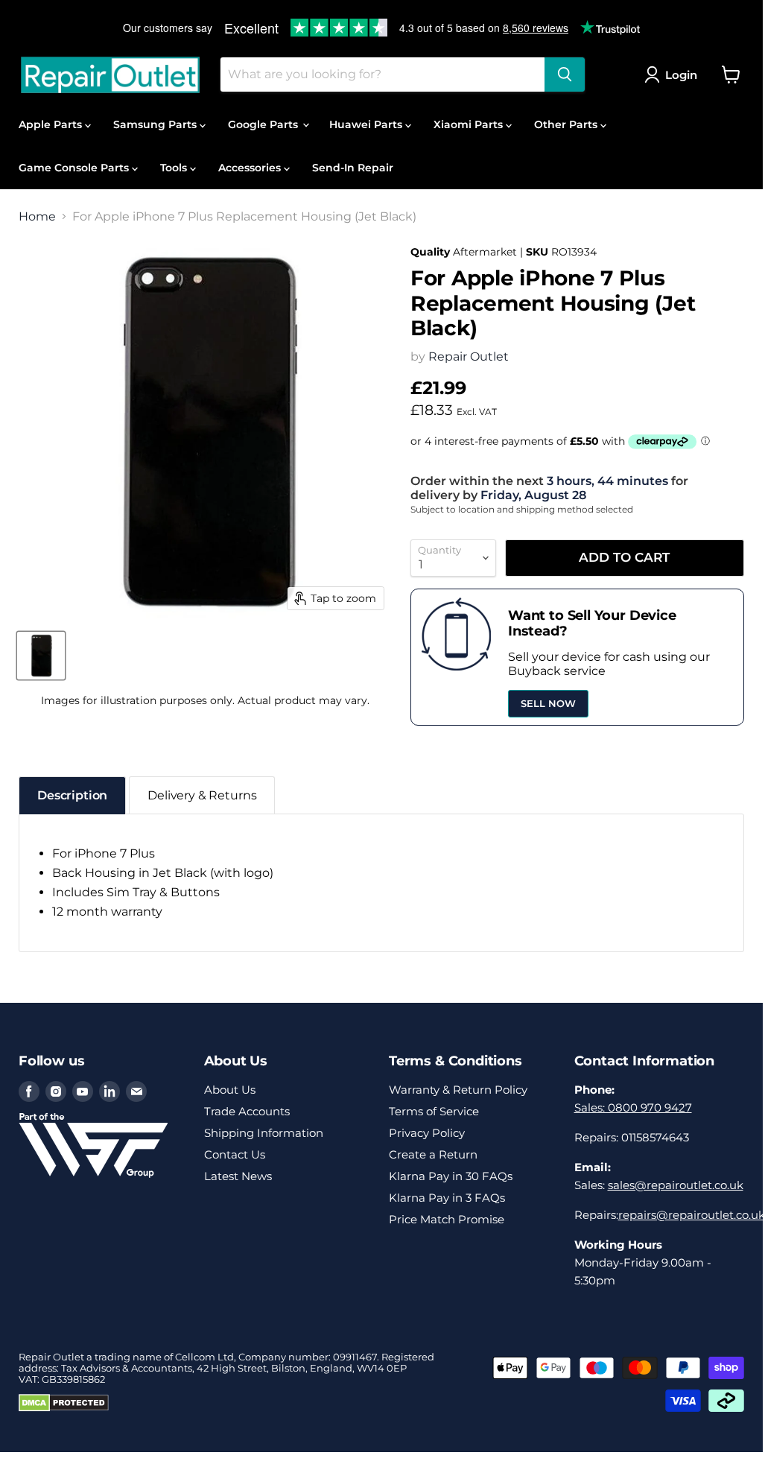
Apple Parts (52, 124)
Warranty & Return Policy (458, 1090)
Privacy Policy (427, 1133)
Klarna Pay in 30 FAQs (450, 1176)
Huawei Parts (367, 124)
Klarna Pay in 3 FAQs (447, 1198)
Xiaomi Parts (470, 124)
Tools (175, 167)
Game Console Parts (75, 167)
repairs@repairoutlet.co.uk (691, 1215)
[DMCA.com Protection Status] (64, 1408)
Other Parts (567, 124)
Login (681, 75)
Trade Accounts (247, 1111)
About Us (229, 1090)
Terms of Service (434, 1111)
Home (37, 217)
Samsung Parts (156, 124)
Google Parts (264, 124)
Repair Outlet (468, 356)
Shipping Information (263, 1133)
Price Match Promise (446, 1219)
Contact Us (234, 1154)
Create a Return (433, 1154)
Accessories (251, 167)
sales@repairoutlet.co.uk (675, 1185)
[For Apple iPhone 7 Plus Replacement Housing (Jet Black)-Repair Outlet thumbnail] (41, 655)
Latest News (238, 1176)
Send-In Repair (352, 167)
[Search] (565, 74)
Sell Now (548, 703)
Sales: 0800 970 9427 (633, 1107)
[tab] (72, 795)
